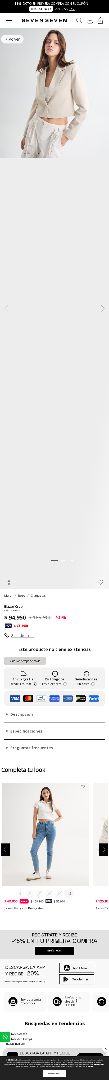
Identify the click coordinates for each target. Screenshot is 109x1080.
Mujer (8, 595)
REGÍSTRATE (54, 950)
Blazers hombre (15, 1043)
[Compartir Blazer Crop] (8, 582)
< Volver (12, 39)
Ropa (21, 595)
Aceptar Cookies (54, 1074)
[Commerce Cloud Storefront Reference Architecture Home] (44, 20)
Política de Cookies (94, 1062)
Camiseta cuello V (16, 1033)
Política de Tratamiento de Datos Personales (25, 1064)
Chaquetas (38, 595)
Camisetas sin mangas (19, 1038)
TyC (72, 9)
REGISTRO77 (41, 9)
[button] (90, 20)
